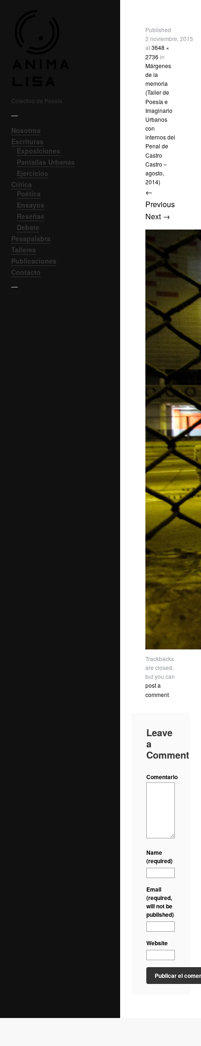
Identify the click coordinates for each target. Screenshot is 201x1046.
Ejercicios (32, 173)
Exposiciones (38, 150)
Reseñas (30, 216)
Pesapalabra (30, 238)
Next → (157, 216)
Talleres (23, 249)
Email (160, 902)
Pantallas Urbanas (46, 162)
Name (159, 856)
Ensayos (30, 204)
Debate (28, 227)
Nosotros (26, 130)
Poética (29, 193)
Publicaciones (34, 260)
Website (157, 943)
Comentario (160, 777)
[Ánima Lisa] (53, 48)
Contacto (26, 272)
